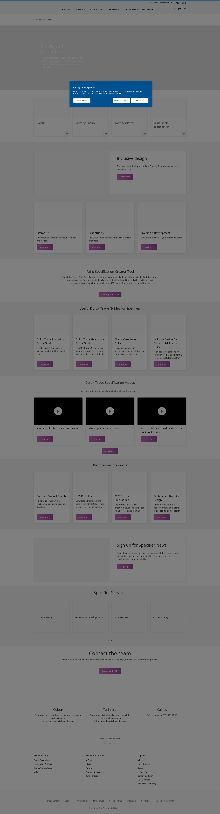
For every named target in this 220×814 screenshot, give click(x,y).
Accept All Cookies (121, 100)
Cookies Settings (81, 100)
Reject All (139, 100)
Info (120, 93)
